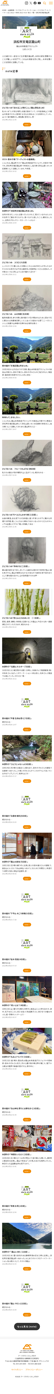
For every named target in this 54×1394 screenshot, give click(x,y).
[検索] (44, 3)
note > (27, 124)
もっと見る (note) (27, 1326)
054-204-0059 (21, 1363)
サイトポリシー (17, 1369)
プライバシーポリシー (34, 1369)
